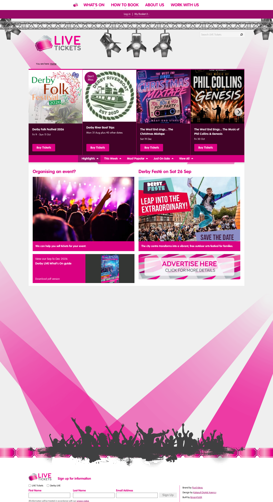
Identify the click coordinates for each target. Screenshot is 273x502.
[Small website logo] (42, 477)
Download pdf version (47, 278)
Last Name (79, 490)
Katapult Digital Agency (204, 492)
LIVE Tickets (37, 485)
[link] (94, 9)
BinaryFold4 (196, 497)
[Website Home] (75, 4)
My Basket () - (141, 14)
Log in (127, 14)
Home (53, 63)
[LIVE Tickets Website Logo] (62, 43)
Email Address (124, 490)
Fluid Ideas (197, 487)
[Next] (238, 112)
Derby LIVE (55, 485)
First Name (35, 490)
